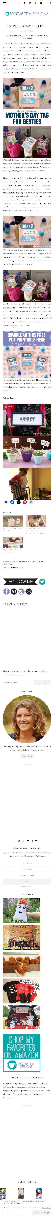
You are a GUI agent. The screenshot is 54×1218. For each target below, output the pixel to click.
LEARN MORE (27, 756)
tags (21, 567)
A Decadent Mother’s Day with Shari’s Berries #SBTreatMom (36, 530)
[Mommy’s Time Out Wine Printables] (13, 521)
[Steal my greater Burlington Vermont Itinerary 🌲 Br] (3, 1197)
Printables (27, 38)
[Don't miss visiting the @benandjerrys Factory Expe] (39, 1191)
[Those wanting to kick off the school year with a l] (21, 1191)
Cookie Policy (46, 1208)
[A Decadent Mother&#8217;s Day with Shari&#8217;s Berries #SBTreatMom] (36, 521)
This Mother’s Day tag (13, 192)
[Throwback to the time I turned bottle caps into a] (21, 1197)
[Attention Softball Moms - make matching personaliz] (3, 1191)
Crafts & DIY (28, 36)
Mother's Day (41, 36)
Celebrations (15, 36)
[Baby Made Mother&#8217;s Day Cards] (13, 542)
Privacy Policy (27, 886)
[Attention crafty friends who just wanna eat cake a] (39, 1197)
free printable (11, 567)
